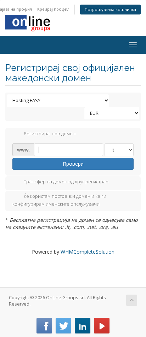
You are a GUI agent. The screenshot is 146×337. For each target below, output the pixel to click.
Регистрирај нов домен (49, 133)
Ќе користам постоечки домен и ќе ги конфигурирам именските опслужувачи (59, 200)
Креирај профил (53, 9)
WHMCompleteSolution (87, 251)
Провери (73, 163)
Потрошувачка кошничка (110, 9)
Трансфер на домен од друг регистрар (66, 182)
